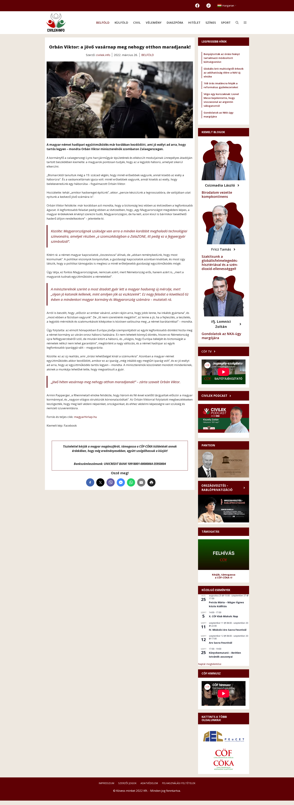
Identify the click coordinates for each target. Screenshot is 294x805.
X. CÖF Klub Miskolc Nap (223, 616)
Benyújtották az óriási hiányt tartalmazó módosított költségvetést (222, 57)
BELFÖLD (102, 23)
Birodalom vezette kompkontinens (217, 194)
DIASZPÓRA (175, 23)
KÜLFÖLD (121, 23)
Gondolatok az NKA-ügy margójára (221, 335)
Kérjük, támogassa (223, 574)
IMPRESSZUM (106, 783)
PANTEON (208, 445)
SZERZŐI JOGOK (127, 783)
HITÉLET (194, 23)
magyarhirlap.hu (85, 417)
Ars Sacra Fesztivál (220, 642)
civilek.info (103, 55)
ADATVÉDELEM (149, 783)
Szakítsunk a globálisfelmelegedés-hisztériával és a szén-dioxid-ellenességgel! (220, 262)
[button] (237, 22)
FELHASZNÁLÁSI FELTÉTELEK (178, 783)
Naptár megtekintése (209, 664)
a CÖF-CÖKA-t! (223, 577)
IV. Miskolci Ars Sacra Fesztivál (227, 629)
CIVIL (137, 23)
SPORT (226, 23)
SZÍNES (211, 23)
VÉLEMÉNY (153, 23)
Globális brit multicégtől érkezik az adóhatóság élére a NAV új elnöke (223, 72)
